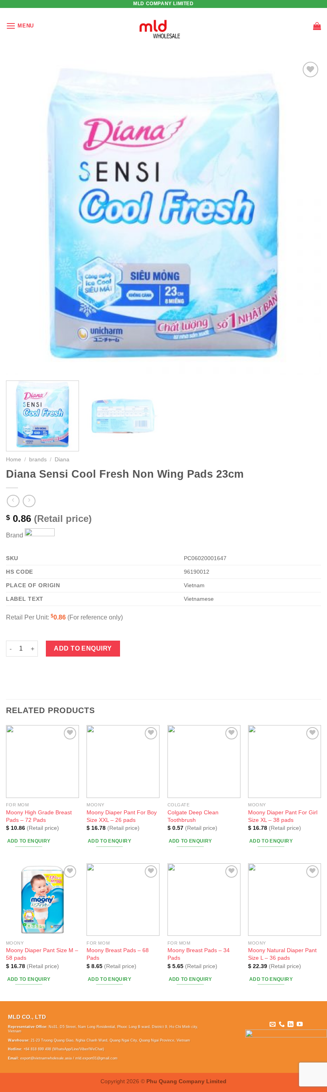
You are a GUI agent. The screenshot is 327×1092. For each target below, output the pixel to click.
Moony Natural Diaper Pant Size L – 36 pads (282, 954)
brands (38, 460)
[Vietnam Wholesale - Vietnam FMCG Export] (164, 26)
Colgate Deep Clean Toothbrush (193, 816)
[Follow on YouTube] (300, 1024)
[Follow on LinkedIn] (291, 1024)
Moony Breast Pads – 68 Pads (118, 954)
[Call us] (282, 1024)
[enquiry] (317, 26)
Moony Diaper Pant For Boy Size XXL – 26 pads (122, 816)
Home (13, 460)
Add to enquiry (83, 648)
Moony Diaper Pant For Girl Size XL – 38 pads (282, 816)
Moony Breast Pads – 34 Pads (198, 954)
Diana (62, 460)
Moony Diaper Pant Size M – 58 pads (42, 954)
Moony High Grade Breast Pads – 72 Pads (39, 816)
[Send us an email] (273, 1024)
